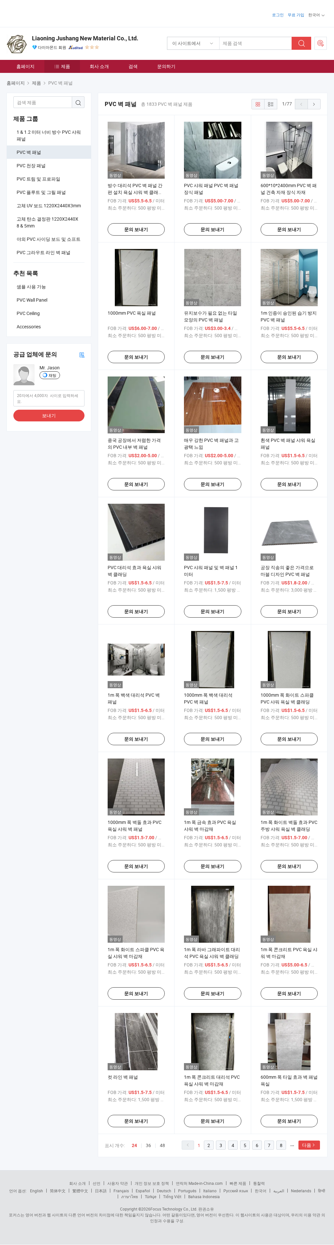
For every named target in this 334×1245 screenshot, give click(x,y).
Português (187, 1190)
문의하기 (166, 66)
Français (121, 1190)
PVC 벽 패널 (29, 152)
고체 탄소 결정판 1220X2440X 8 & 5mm (47, 222)
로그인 (278, 14)
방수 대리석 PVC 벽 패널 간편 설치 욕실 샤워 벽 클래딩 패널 (135, 192)
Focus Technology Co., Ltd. (173, 1208)
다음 (306, 1145)
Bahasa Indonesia (204, 1196)
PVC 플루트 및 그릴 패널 (41, 192)
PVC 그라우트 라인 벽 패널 (43, 252)
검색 (133, 66)
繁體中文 (80, 1190)
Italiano (210, 1190)
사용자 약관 (117, 1183)
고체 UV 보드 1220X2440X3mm (49, 205)
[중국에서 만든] (48, 13)
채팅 (52, 375)
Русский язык (235, 1190)
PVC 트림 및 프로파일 (38, 179)
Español (143, 1190)
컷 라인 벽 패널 (123, 1077)
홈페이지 (25, 66)
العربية (278, 1190)
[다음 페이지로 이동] (314, 104)
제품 (65, 66)
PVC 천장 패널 (31, 165)
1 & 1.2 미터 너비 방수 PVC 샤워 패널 (49, 135)
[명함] (81, 354)
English (36, 1190)
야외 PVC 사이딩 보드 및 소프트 (49, 239)
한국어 (260, 1190)
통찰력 (259, 1183)
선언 (96, 1183)
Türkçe (150, 1196)
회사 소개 (99, 66)
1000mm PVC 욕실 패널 (132, 313)
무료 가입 (296, 14)
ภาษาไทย (129, 1196)
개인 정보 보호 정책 (152, 1183)
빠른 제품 (238, 1183)
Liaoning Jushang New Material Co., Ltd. (85, 38)
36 (148, 1145)
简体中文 (58, 1190)
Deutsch (164, 1190)
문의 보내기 (136, 229)
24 (134, 1145)
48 (162, 1145)
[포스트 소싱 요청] (320, 43)
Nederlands (301, 1190)
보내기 (49, 415)
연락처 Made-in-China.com (199, 1183)
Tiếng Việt (172, 1196)
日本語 (101, 1190)
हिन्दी (321, 1190)
